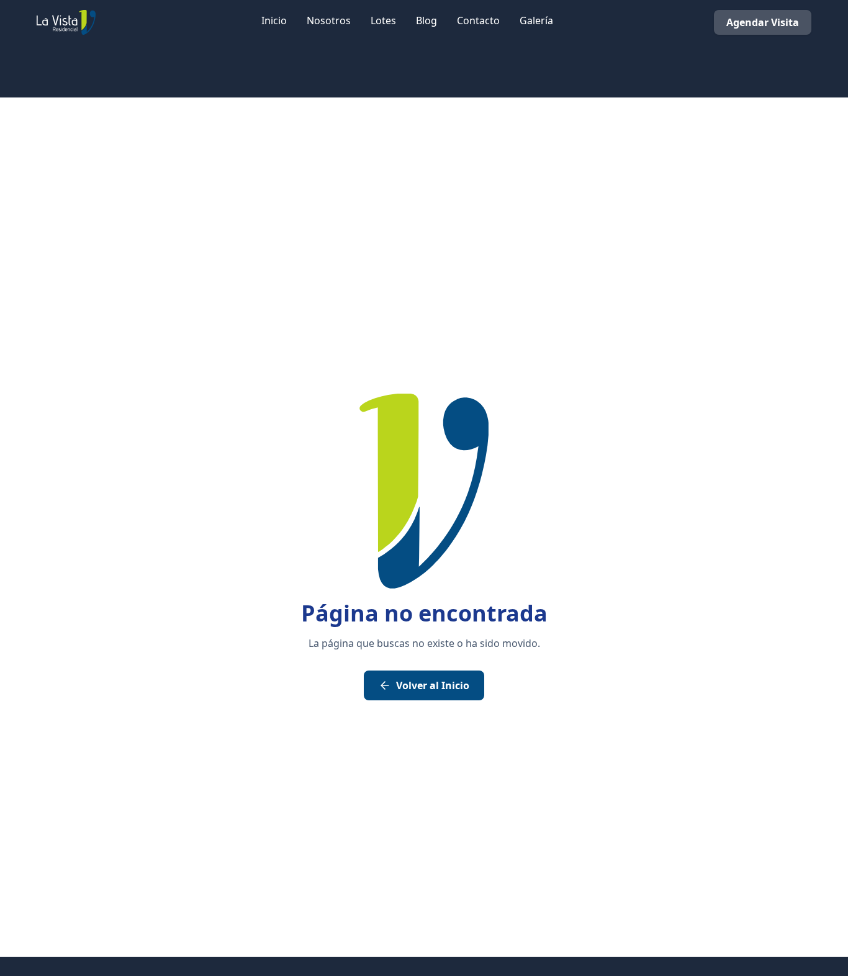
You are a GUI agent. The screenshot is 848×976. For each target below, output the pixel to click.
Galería (536, 20)
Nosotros (329, 20)
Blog (426, 20)
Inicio (274, 20)
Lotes (383, 20)
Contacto (478, 20)
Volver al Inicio (432, 685)
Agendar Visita (762, 22)
